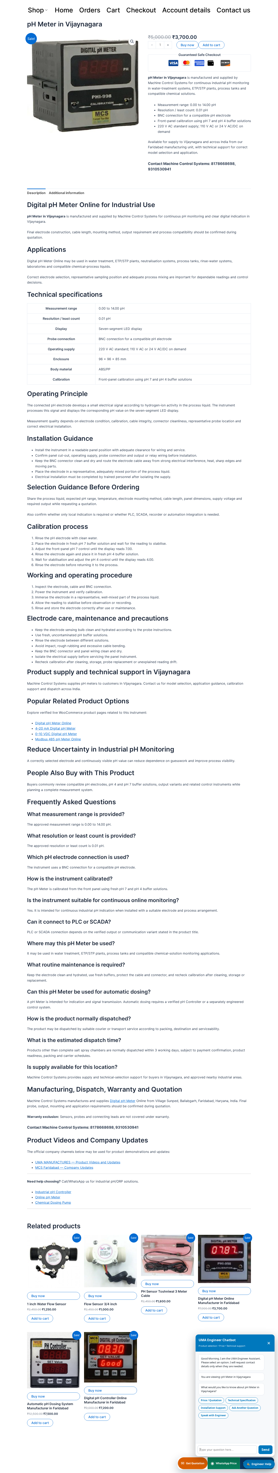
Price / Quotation (211, 1400)
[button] (132, 41)
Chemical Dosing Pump (53, 1202)
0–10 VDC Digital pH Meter (56, 734)
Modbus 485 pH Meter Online (58, 739)
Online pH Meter (47, 1197)
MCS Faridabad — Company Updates (64, 1167)
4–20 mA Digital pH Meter (55, 728)
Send (265, 1449)
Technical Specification (242, 1400)
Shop (36, 10)
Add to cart (211, 45)
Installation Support (213, 1408)
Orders (89, 10)
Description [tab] (36, 193)
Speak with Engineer (213, 1415)
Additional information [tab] (66, 193)
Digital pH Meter (122, 1101)
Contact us (233, 10)
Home (64, 10)
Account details (186, 10)
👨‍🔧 (259, 1464)
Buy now (187, 45)
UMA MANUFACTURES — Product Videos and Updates (77, 1162)
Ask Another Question (245, 1408)
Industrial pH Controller (53, 1192)
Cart (113, 10)
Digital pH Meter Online (53, 723)
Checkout (141, 10)
